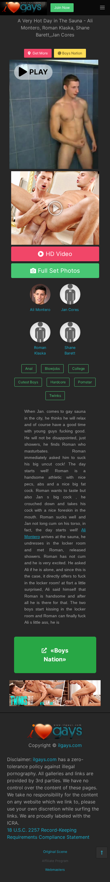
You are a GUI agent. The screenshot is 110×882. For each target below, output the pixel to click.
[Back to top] (102, 852)
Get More (40, 53)
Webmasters (55, 870)
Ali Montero (40, 309)
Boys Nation (72, 53)
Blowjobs (52, 368)
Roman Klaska (40, 350)
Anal (29, 368)
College (78, 368)
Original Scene (55, 851)
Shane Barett (70, 350)
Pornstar (85, 382)
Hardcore (58, 382)
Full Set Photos (59, 270)
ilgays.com (70, 745)
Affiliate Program (55, 861)
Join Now (62, 7)
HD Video (59, 253)
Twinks (55, 395)
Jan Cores (70, 309)
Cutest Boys (28, 382)
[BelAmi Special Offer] (55, 243)
